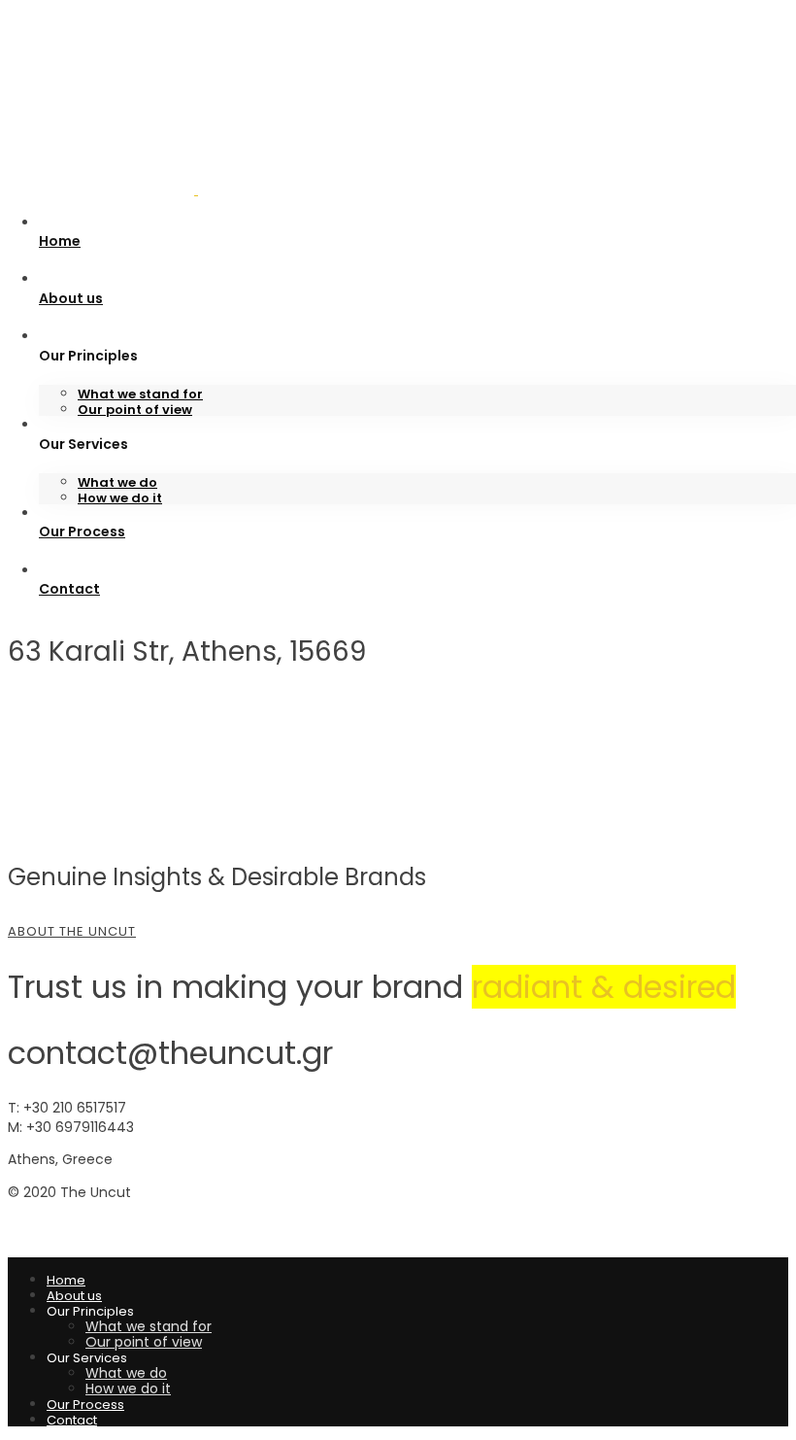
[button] (398, 932)
